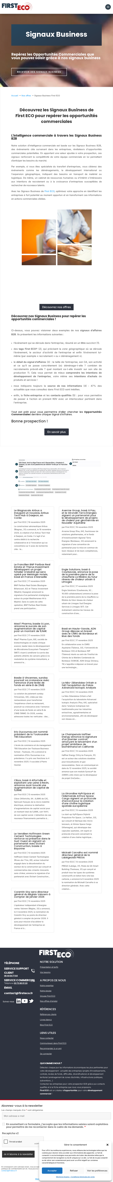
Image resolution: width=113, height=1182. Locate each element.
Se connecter (46, 1053)
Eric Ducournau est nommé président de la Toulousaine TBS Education (31, 734)
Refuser (74, 1170)
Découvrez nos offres (56, 307)
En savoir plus (56, 432)
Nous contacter (47, 1038)
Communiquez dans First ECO (53, 1043)
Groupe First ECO (47, 996)
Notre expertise (46, 985)
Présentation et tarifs (49, 967)
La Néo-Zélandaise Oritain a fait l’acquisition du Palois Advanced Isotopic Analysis (79, 685)
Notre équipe (45, 991)
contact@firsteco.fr (18, 993)
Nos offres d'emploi (48, 1001)
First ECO (49, 191)
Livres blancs (46, 1019)
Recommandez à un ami (50, 1048)
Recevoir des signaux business (39, 72)
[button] (107, 1144)
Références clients (48, 1014)
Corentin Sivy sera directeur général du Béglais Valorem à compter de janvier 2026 (32, 894)
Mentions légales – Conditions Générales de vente (75, 1177)
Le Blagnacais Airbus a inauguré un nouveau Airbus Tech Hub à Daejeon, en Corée (31, 514)
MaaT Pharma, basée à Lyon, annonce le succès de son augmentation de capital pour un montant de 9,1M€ (32, 627)
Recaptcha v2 (10, 1133)
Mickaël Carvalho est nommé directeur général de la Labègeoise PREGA (80, 855)
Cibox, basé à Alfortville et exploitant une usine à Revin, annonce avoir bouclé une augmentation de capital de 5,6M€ (31, 785)
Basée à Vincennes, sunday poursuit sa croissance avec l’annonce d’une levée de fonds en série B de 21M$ (31, 681)
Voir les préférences (97, 1170)
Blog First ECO (46, 1025)
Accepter (52, 1170)
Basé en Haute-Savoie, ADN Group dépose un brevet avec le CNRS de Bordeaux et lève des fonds (79, 632)
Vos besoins (45, 972)
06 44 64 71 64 (11, 976)
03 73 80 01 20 (20, 983)
